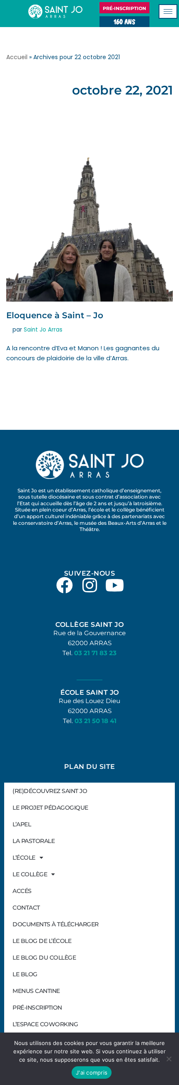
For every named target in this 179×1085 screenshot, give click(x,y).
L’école (23, 857)
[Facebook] (64, 585)
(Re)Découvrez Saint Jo (49, 791)
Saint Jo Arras (43, 330)
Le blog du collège (44, 957)
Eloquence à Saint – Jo (54, 315)
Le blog (24, 974)
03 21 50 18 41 (96, 721)
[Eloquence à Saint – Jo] (89, 206)
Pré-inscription (37, 1007)
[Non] (168, 1059)
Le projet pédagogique (50, 807)
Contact (26, 907)
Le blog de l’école (41, 941)
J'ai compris (91, 1072)
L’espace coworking (45, 1024)
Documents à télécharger (55, 924)
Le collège (29, 874)
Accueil (16, 57)
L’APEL (21, 824)
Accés (22, 891)
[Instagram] (89, 585)
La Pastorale (33, 841)
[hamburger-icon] (168, 11)
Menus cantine (36, 991)
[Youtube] (114, 585)
